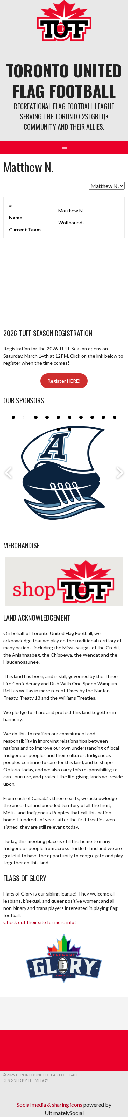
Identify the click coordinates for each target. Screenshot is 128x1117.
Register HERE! (64, 381)
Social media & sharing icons (50, 1104)
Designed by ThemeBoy (25, 1080)
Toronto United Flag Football (64, 80)
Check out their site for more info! (39, 922)
